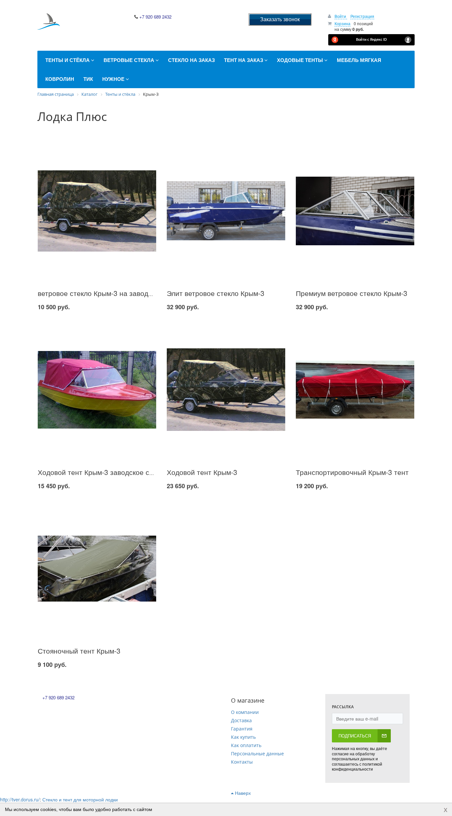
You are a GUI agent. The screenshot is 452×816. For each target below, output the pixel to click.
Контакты (242, 762)
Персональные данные (257, 753)
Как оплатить (246, 745)
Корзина (342, 23)
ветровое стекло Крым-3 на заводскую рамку (111, 293)
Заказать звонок (280, 19)
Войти (341, 16)
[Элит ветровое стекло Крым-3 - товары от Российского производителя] (226, 211)
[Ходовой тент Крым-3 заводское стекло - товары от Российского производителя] (97, 389)
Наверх (242, 792)
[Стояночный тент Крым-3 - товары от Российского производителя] (97, 568)
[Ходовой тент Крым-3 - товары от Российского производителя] (226, 389)
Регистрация (362, 16)
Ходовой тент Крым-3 (202, 472)
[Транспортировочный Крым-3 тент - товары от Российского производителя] (355, 389)
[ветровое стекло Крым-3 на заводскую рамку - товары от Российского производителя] (97, 211)
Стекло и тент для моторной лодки (80, 799)
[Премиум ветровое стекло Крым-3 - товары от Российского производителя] (355, 211)
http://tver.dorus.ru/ (20, 799)
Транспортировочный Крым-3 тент (352, 472)
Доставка (241, 720)
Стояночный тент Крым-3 (79, 651)
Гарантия (241, 729)
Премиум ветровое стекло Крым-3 (351, 293)
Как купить (243, 737)
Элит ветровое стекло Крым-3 (215, 293)
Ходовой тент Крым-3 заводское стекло (102, 472)
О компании (245, 712)
